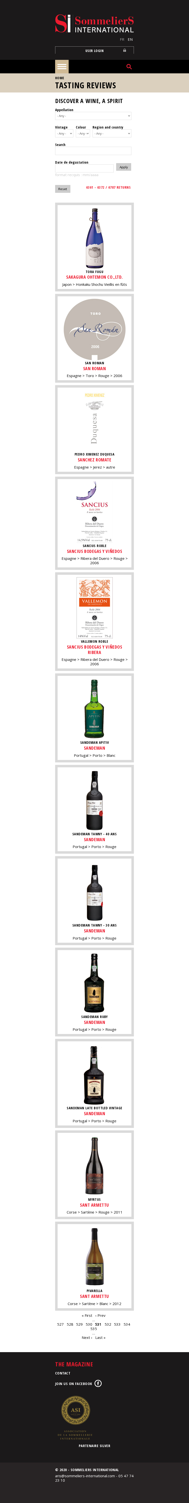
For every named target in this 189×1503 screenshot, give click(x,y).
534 (127, 1324)
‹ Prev (100, 1315)
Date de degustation (71, 162)
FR (122, 39)
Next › (87, 1337)
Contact (62, 1373)
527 (60, 1324)
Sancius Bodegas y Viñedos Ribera (94, 649)
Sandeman (94, 748)
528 (70, 1324)
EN (130, 39)
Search (60, 144)
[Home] (94, 23)
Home (59, 78)
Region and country (108, 127)
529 (79, 1324)
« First (87, 1315)
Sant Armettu (94, 1205)
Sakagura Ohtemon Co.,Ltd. (94, 277)
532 (108, 1324)
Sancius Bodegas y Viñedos (94, 551)
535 (93, 1328)
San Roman (94, 368)
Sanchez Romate (94, 460)
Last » (100, 1337)
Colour (81, 127)
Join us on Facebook (73, 1383)
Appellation (64, 109)
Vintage (61, 127)
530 (89, 1324)
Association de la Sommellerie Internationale (74, 1417)
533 (117, 1324)
